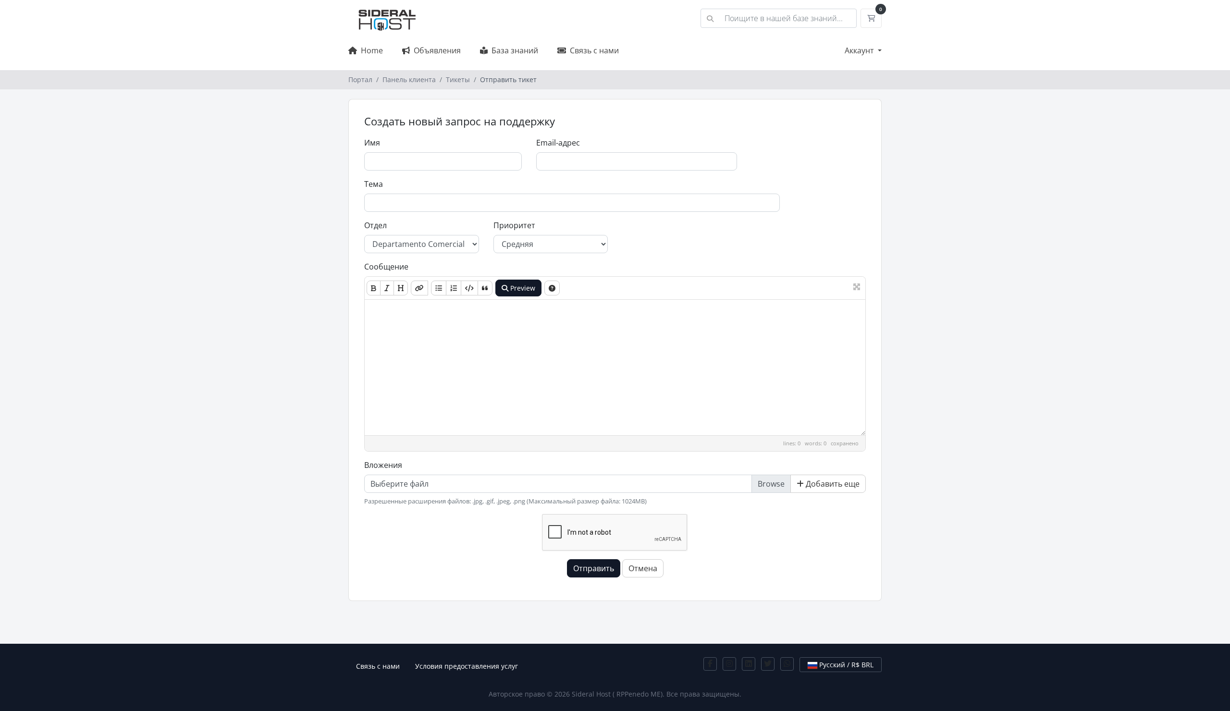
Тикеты (458, 79)
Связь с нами (592, 50)
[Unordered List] (438, 288)
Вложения (383, 465)
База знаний (513, 50)
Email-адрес (558, 142)
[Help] (552, 288)
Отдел (375, 225)
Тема (373, 184)
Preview (521, 288)
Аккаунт (860, 50)
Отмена (642, 568)
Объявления (435, 50)
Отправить (593, 568)
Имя (372, 142)
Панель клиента (409, 79)
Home (370, 50)
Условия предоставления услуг (466, 666)
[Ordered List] (453, 288)
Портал (360, 79)
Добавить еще (832, 483)
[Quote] (485, 288)
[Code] (469, 288)
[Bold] (374, 288)
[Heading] (401, 288)
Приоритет (514, 225)
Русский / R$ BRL (845, 664)
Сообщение (386, 266)
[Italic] (387, 288)
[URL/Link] (419, 288)
